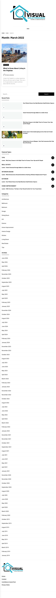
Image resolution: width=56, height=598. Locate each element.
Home (3, 576)
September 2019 (6, 523)
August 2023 (5, 358)
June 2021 (5, 459)
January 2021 (6, 471)
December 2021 (6, 435)
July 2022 (4, 407)
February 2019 (6, 551)
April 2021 (5, 467)
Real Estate (6, 64)
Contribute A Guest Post (9, 582)
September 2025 (6, 282)
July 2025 (4, 290)
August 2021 (5, 451)
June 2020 (5, 499)
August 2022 (5, 402)
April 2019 (5, 543)
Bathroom (5, 203)
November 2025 (6, 274)
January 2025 (6, 306)
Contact (4, 579)
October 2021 (6, 443)
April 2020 (5, 507)
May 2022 (5, 415)
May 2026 (5, 262)
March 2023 (5, 378)
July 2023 (4, 362)
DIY (3, 219)
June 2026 (5, 258)
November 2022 (6, 394)
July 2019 (4, 531)
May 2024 (5, 330)
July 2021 (4, 455)
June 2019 (5, 535)
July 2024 (4, 322)
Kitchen (4, 235)
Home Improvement (7, 227)
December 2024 (6, 310)
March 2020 (5, 511)
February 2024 (6, 338)
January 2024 (6, 342)
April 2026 (5, 266)
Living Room (5, 239)
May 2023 (5, 370)
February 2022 (6, 427)
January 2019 (6, 555)
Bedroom (4, 207)
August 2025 (5, 286)
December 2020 (6, 475)
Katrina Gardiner (10, 75)
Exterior (4, 223)
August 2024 (5, 318)
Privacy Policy (6, 585)
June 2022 (5, 411)
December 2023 (6, 346)
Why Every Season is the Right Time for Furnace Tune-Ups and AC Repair (24, 160)
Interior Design (6, 231)
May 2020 (5, 503)
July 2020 (4, 495)
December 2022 (6, 390)
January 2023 (6, 386)
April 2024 (5, 334)
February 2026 (6, 270)
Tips (3, 247)
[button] (28, 29)
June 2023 (5, 366)
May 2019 (5, 539)
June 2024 (5, 326)
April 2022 (5, 419)
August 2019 (5, 527)
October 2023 (6, 354)
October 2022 (6, 398)
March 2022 (5, 423)
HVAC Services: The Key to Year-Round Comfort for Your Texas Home (23, 188)
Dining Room (5, 215)
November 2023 (6, 350)
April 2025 (5, 298)
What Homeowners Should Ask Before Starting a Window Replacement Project (26, 174)
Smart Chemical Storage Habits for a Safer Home (35, 112)
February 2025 (6, 302)
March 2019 (5, 547)
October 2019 (6, 519)
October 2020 (6, 483)
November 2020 (6, 479)
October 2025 (6, 278)
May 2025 (5, 294)
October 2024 (6, 314)
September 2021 (6, 447)
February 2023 (6, 382)
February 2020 (6, 515)
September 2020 (6, 487)
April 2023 (5, 374)
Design (4, 211)
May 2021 (5, 463)
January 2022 (6, 431)
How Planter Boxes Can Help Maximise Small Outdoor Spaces (38, 103)
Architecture (5, 199)
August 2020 (5, 491)
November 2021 (6, 439)
